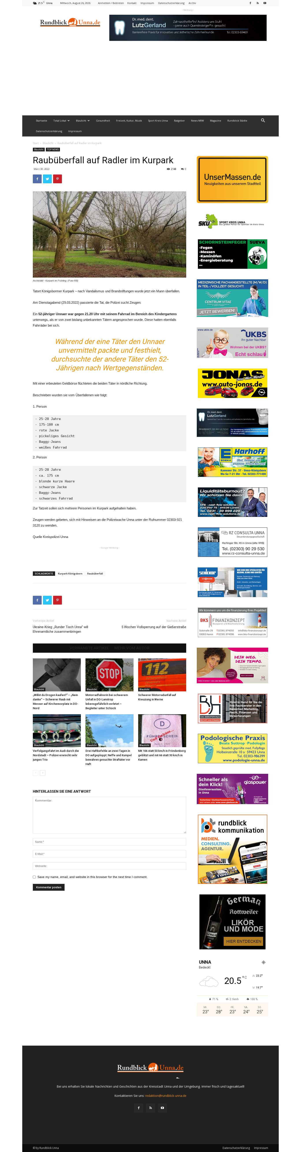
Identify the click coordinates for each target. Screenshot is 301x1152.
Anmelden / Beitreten (111, 3)
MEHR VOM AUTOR (131, 648)
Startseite (41, 120)
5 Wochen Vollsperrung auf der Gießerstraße (153, 627)
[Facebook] (250, 3)
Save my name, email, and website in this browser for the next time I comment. (92, 877)
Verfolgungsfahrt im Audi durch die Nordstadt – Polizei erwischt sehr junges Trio (56, 755)
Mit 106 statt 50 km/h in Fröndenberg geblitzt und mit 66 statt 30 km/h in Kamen (162, 755)
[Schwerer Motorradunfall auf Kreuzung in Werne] (162, 674)
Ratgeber (179, 120)
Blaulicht (81, 120)
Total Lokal (59, 120)
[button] (263, 121)
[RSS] (257, 3)
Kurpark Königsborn (70, 573)
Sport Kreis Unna (158, 120)
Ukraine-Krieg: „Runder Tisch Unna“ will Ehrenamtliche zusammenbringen (60, 629)
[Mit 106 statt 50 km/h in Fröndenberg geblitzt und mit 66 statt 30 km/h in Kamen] (162, 730)
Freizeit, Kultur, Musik (129, 120)
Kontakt (131, 3)
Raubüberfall (95, 573)
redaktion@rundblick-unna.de (165, 1096)
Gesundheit (103, 120)
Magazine (215, 120)
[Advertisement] (150, 82)
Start (36, 143)
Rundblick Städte (237, 120)
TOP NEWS (53, 149)
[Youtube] (265, 3)
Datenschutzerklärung (171, 3)
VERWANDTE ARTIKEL (89, 648)
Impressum (147, 3)
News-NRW (197, 120)
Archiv (192, 3)
